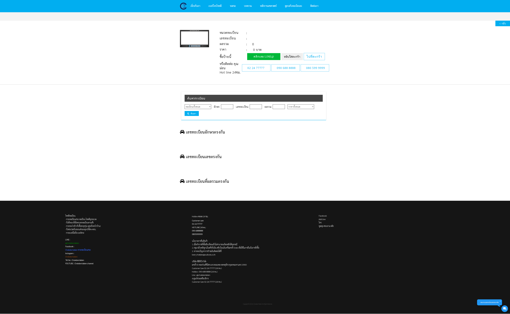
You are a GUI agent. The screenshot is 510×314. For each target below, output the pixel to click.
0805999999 (197, 234)
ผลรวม (224, 44)
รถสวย (233, 5)
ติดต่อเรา (314, 5)
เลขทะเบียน (228, 38)
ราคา (223, 49)
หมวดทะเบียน (229, 32)
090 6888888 (197, 230)
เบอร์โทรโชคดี (215, 5)
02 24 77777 (256, 68)
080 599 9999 (315, 68)
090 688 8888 (286, 68)
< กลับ (502, 23)
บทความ (248, 5)
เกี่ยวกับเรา (195, 5)
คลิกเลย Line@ (264, 56)
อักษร (217, 106)
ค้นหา (193, 113)
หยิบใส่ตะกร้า (292, 56)
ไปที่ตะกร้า (314, 56)
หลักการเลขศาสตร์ (268, 5)
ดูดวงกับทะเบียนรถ (293, 5)
